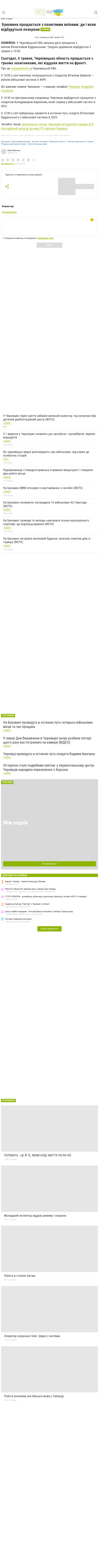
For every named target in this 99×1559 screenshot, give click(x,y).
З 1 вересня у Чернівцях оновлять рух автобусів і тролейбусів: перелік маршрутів (49, 435)
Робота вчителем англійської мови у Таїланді (34, 1396)
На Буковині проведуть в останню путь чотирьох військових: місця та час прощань (48, 724)
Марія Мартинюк (13, 150)
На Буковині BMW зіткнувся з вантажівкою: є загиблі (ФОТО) (43, 488)
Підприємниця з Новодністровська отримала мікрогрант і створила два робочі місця (48, 471)
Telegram (73, 86)
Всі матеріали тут (49, 864)
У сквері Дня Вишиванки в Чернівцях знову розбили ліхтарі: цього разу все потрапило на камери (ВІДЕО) (47, 740)
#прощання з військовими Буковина (15, 141)
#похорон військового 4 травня (80, 141)
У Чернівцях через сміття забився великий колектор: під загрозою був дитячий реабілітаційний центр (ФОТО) (49, 417)
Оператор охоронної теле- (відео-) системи (32, 1336)
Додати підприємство (49, 928)
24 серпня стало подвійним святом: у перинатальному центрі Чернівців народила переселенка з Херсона (48, 767)
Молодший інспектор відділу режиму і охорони (35, 1215)
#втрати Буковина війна (37, 144)
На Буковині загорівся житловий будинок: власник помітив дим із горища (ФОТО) (46, 540)
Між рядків (15, 823)
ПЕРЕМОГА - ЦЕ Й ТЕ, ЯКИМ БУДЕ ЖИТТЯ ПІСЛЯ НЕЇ (37, 1155)
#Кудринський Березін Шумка (13, 144)
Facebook (7, 91)
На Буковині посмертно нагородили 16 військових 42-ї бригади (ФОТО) (45, 504)
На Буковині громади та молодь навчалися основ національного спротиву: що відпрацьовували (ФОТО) (46, 522)
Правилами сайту (46, 238)
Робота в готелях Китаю (19, 1276)
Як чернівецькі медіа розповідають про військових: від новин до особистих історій (46, 453)
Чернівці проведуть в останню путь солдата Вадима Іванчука (49, 754)
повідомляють (20, 68)
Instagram (87, 86)
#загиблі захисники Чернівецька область (49, 141)
